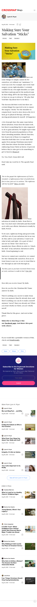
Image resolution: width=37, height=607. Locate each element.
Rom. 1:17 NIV (19, 184)
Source (15, 152)
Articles (5, 38)
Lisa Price (7, 575)
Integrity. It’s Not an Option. (11, 452)
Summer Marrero (9, 490)
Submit (18, 383)
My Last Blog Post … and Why (12, 411)
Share (14, 351)
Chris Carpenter (8, 524)
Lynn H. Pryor (12, 17)
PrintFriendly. (15, 340)
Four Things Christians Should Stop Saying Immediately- (12, 579)
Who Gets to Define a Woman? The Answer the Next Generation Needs (12, 562)
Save (5, 351)
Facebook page (10, 323)
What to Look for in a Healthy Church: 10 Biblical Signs (12, 493)
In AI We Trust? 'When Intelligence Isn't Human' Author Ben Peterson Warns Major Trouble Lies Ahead (11, 529)
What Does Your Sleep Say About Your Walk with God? (11, 439)
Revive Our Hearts (9, 507)
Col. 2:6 (28, 271)
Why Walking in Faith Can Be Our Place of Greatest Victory (12, 545)
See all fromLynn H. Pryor (18, 478)
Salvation (16, 38)
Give (22, 351)
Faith (10, 38)
